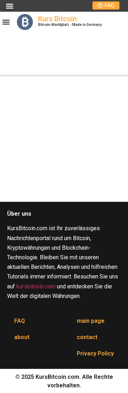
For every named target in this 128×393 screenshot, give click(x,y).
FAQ (19, 320)
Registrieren (97, 166)
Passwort (15, 114)
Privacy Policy (95, 353)
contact (87, 337)
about (22, 337)
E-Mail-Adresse (23, 84)
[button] (9, 6)
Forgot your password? (64, 187)
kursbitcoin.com (35, 286)
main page (91, 320)
